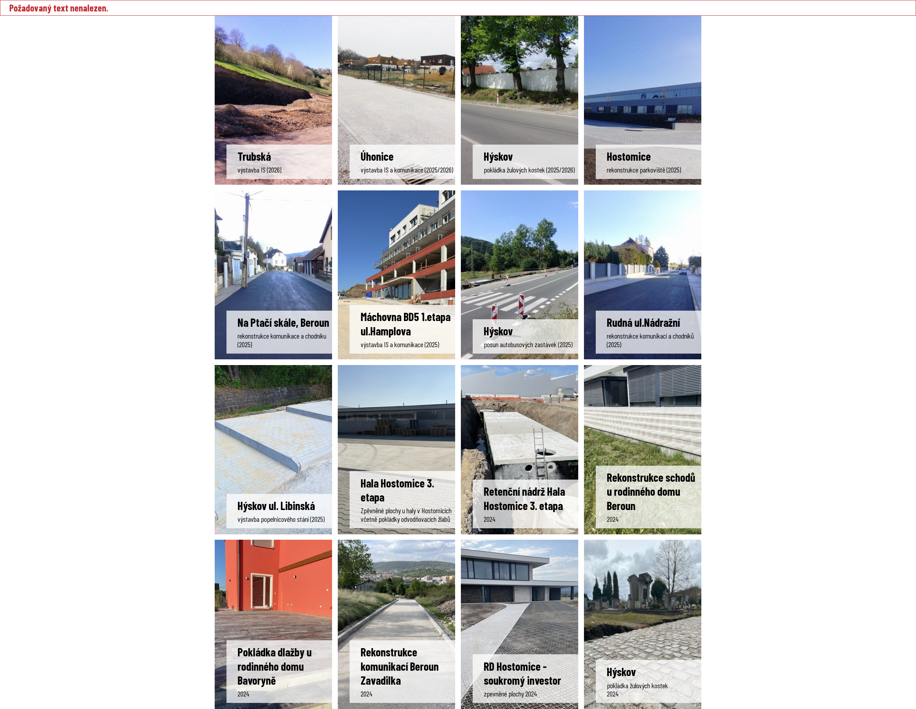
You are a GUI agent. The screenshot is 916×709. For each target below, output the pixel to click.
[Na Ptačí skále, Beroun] (273, 274)
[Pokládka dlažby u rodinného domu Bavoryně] (273, 624)
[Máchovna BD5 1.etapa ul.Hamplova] (396, 274)
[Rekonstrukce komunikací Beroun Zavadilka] (396, 624)
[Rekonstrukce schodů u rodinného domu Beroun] (642, 449)
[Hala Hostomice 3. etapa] (396, 449)
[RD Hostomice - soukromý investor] (519, 624)
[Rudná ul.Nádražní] (642, 274)
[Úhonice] (396, 100)
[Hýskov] (519, 100)
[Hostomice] (642, 100)
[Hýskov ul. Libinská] (273, 449)
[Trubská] (273, 100)
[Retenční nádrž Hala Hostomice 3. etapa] (519, 449)
